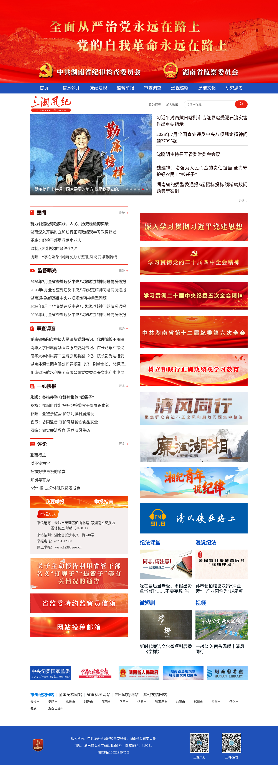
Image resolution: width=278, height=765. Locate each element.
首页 (44, 88)
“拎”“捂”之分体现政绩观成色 (55, 488)
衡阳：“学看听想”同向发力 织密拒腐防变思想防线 (73, 257)
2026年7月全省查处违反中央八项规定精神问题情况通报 (78, 282)
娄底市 (35, 708)
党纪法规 (98, 88)
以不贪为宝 (40, 463)
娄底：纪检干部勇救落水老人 (55, 240)
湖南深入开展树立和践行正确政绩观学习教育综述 (73, 232)
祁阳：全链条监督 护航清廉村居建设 (62, 414)
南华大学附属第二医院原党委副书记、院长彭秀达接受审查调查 (85, 356)
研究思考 (234, 88)
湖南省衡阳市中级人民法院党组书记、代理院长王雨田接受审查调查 (89, 339)
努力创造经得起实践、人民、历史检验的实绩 (69, 224)
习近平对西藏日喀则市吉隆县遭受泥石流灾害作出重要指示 (202, 121)
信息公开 (71, 88)
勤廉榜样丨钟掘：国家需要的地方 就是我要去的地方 (80, 190)
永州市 (216, 701)
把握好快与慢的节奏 (48, 472)
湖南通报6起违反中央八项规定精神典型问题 (68, 298)
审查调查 (152, 88)
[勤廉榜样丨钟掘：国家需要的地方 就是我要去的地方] (91, 154)
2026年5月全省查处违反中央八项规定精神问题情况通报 (78, 306)
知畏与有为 (40, 480)
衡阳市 (52, 701)
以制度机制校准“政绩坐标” (53, 249)
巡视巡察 (180, 88)
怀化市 (233, 701)
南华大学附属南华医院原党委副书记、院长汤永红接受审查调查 (85, 348)
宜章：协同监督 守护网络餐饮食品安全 (64, 422)
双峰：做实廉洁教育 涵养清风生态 (60, 430)
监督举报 (125, 88)
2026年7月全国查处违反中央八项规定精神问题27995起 (202, 137)
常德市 (141, 701)
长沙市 (35, 701)
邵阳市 (106, 701)
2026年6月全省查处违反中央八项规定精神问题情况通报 (78, 290)
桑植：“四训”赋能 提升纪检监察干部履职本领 (69, 405)
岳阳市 (124, 701)
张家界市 (161, 701)
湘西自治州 (55, 708)
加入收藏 (172, 104)
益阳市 (180, 701)
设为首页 (155, 104)
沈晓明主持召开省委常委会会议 (188, 154)
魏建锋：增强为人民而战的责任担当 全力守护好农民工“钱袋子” (202, 171)
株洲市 (70, 701)
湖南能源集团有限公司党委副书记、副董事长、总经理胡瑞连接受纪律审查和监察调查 (104, 364)
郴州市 (198, 701)
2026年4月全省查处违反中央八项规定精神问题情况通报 (78, 315)
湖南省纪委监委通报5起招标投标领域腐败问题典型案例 (202, 188)
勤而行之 (38, 455)
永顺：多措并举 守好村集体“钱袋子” (62, 397)
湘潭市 (88, 701)
